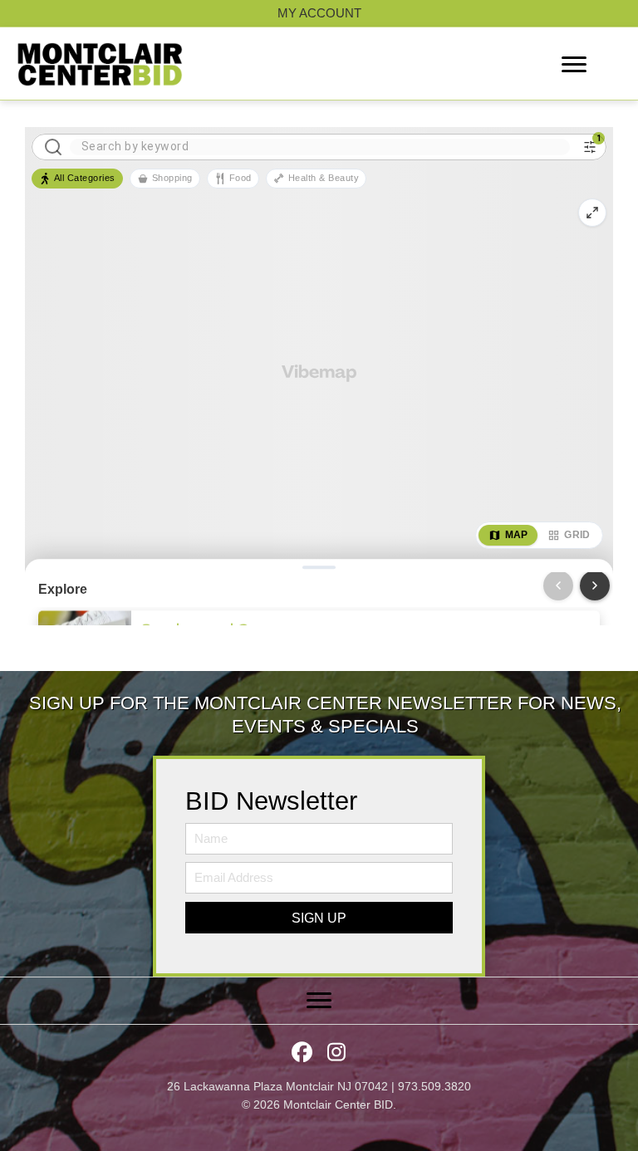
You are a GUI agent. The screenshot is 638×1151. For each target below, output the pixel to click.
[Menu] (574, 65)
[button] (319, 917)
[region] (319, 376)
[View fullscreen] (592, 212)
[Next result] (595, 585)
